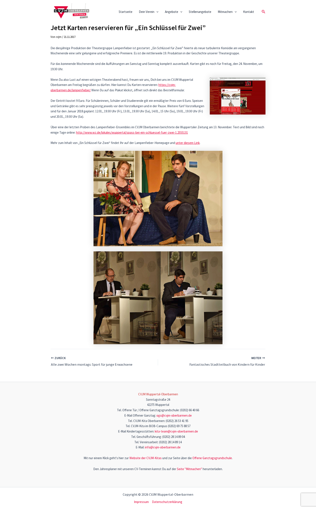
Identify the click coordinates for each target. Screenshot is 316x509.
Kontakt (248, 12)
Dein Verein (146, 12)
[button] (156, 11)
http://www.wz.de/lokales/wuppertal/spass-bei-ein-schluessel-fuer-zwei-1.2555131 (132, 132)
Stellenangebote (200, 12)
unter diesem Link (188, 143)
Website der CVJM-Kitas (145, 458)
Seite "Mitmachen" (189, 469)
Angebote (171, 12)
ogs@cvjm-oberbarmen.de (174, 415)
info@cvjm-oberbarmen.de (163, 447)
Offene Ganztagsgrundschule (212, 458)
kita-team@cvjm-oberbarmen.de (176, 431)
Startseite (125, 12)
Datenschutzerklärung (167, 502)
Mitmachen (225, 12)
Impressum (141, 502)
